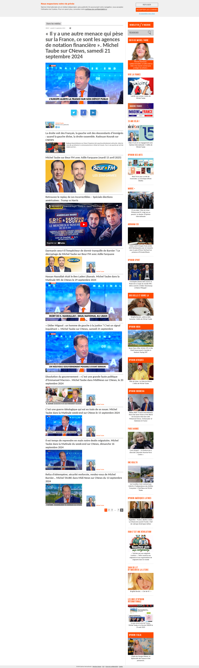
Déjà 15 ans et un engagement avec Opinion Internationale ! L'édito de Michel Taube (141, 145)
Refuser (147, 5)
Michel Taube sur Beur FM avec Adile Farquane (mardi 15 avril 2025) (83, 157)
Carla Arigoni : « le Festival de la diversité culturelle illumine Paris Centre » (141, 453)
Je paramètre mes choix (147, 13)
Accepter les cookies (147, 10)
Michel (59, 123)
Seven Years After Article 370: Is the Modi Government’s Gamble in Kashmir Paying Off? (141, 350)
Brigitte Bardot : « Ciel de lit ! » (140, 591)
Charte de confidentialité (112, 666)
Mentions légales (97, 666)
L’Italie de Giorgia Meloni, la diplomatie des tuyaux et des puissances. (140, 658)
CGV (103, 666)
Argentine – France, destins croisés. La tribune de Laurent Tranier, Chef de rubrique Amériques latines (141, 522)
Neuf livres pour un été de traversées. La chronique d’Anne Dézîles (140, 179)
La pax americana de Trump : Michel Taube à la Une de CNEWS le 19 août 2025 (141, 625)
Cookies (121, 666)
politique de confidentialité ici (96, 9)
